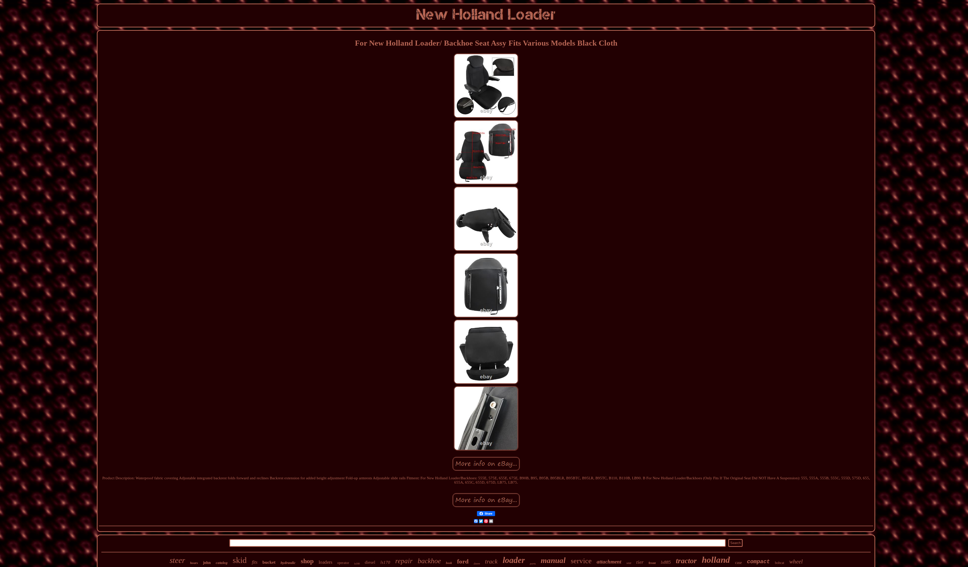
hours (194, 563)
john (207, 562)
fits (254, 562)
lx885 (666, 562)
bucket (269, 562)
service (581, 561)
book (449, 563)
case (738, 562)
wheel (796, 561)
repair (404, 561)
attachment (609, 562)
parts (533, 563)
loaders (325, 562)
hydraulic (288, 563)
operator (343, 563)
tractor (686, 560)
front (652, 563)
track (491, 561)
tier (640, 562)
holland (716, 560)
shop (307, 561)
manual (553, 560)
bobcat (779, 563)
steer (177, 560)
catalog (222, 563)
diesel (370, 562)
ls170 (385, 562)
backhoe (429, 561)
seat (628, 563)
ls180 (357, 563)
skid (240, 560)
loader (514, 560)
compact (758, 562)
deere (477, 563)
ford (463, 561)
